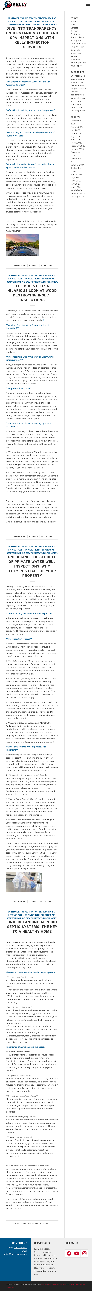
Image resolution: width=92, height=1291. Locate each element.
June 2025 (76, 133)
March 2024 (76, 190)
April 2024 (75, 187)
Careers (74, 28)
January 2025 (77, 149)
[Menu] (87, 5)
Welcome (75, 59)
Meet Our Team (78, 44)
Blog (73, 25)
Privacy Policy (77, 47)
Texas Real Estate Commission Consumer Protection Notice (66, 1284)
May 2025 (75, 136)
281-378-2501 (20, 1248)
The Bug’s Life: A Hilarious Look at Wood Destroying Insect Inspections (32, 293)
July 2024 (75, 177)
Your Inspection (78, 63)
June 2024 (76, 181)
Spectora (44, 1284)
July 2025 (75, 130)
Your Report (76, 66)
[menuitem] (87, 5)
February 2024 (78, 193)
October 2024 (77, 165)
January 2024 (77, 196)
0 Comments (33, 265)
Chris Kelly (47, 265)
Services (74, 56)
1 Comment (33, 902)
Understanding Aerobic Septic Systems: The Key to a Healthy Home (32, 927)
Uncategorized (78, 110)
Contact (74, 31)
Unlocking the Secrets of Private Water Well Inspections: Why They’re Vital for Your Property (32, 566)
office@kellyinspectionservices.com (20, 1254)
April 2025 (75, 139)
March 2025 (76, 143)
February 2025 (78, 146)
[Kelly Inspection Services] (15, 5)
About (74, 21)
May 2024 (75, 184)
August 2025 (77, 127)
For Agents (76, 40)
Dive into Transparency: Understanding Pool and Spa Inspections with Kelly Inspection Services (32, 38)
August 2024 (77, 174)
